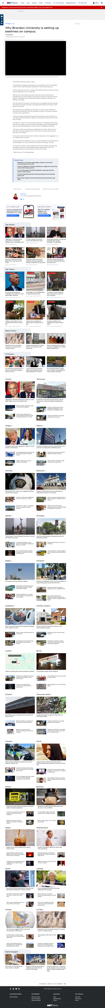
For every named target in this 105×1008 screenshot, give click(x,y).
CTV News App (42, 983)
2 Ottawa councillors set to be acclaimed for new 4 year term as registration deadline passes (50, 446)
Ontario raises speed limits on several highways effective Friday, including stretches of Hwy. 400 (24, 415)
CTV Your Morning (58, 3)
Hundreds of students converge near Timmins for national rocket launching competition (55, 642)
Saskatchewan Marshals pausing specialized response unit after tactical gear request (24, 587)
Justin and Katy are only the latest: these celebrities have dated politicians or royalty (34, 370)
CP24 (54, 996)
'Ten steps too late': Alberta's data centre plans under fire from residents (55, 294)
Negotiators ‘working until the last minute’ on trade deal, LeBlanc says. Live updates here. (14, 241)
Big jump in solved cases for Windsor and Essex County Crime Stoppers (24, 731)
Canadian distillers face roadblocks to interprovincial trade (55, 322)
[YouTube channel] (16, 989)
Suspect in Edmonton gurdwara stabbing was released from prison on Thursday (49, 492)
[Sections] (3, 2)
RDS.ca (77, 1000)
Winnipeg (8, 23)
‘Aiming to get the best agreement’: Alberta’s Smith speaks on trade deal (19, 446)
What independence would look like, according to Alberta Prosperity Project (25, 453)
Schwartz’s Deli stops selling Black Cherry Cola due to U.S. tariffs (13, 261)
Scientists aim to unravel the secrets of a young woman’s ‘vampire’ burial (13, 347)
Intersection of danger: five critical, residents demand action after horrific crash (25, 677)
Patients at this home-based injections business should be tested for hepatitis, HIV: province (35, 261)
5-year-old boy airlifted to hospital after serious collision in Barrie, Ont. (18, 762)
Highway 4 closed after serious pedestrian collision (19, 671)
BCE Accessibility (14, 996)
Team (64, 983)
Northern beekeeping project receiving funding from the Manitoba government (36, 174)
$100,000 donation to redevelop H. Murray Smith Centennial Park (24, 721)
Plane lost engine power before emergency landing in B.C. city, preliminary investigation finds (55, 408)
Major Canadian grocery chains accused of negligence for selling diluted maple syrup (56, 347)
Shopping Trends (71, 3)
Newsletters (59, 983)
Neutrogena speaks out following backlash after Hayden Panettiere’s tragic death (56, 241)
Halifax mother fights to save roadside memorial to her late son (13, 322)
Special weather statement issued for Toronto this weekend (24, 406)
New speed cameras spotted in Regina (16, 581)
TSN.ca (55, 1000)
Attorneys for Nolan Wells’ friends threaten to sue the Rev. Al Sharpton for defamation (56, 771)
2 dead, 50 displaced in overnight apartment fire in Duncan (55, 721)
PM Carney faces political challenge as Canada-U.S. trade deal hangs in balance (14, 294)
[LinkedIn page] (19, 989)
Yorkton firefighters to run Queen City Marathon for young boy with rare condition (24, 596)
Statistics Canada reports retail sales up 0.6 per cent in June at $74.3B (50, 807)
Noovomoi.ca (78, 998)
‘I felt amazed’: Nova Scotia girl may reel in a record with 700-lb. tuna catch (20, 537)
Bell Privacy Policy (36, 996)
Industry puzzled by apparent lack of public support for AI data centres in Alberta (56, 499)
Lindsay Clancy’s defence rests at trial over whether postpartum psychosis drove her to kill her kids (50, 763)
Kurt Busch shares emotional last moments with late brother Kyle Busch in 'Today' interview (20, 889)
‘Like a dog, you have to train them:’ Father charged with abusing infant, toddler (56, 779)
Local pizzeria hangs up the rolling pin (47, 671)
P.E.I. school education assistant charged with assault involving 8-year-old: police (24, 552)
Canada (34, 3)
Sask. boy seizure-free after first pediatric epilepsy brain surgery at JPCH (19, 627)
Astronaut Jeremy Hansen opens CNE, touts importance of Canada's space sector (25, 769)
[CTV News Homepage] (12, 3)
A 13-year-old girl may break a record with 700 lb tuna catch (34, 240)
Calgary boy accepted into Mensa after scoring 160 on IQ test (34, 322)
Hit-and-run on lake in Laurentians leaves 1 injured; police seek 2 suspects (25, 507)
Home (22, 3)
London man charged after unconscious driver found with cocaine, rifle (23, 686)
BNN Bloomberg (57, 998)
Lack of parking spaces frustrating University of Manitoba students (50, 537)
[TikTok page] (13, 989)
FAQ (55, 983)
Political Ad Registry (36, 1000)
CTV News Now (82, 3)
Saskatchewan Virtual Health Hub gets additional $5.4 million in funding (24, 642)
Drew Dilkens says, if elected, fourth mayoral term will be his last (19, 715)
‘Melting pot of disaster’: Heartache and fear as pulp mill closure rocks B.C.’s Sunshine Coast (56, 731)
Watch (41, 3)
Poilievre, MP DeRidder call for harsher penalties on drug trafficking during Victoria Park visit (51, 582)
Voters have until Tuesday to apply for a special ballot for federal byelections (20, 807)
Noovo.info (77, 996)
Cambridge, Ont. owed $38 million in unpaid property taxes (35, 293)
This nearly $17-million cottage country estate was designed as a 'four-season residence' (56, 370)
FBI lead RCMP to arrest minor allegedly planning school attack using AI (19, 492)
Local (28, 3)
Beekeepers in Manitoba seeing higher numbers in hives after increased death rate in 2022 (34, 163)
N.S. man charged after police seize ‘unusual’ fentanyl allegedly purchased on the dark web (25, 778)
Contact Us (49, 983)
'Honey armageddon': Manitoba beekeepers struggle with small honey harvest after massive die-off (37, 167)
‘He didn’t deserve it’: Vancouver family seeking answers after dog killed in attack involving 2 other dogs (56, 969)
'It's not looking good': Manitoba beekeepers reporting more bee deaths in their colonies (35, 171)
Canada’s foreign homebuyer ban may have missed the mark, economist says (56, 261)
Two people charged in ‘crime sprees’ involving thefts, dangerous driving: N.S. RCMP (25, 544)
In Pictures (48, 3)
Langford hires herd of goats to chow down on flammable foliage (49, 715)
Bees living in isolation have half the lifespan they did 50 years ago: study (36, 178)
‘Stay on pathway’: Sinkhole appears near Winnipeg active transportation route (56, 552)
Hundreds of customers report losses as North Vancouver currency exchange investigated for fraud (49, 401)
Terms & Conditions (36, 998)
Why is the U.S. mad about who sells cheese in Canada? (14, 967)
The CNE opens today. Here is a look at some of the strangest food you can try (14, 370)
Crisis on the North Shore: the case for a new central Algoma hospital (49, 627)
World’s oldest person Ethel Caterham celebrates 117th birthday (49, 889)
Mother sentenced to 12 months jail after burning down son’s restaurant (35, 347)
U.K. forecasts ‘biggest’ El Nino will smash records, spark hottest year (18, 930)
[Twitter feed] (10, 989)
